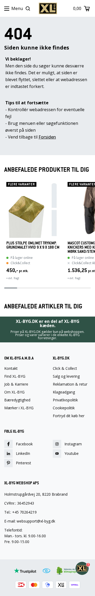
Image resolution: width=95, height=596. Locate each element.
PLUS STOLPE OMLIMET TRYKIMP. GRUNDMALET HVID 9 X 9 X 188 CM (32, 245)
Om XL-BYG (14, 392)
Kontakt (11, 368)
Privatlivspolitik (65, 400)
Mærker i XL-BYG (19, 408)
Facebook (24, 443)
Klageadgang (64, 392)
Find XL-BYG (14, 376)
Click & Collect (65, 368)
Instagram (73, 443)
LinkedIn (23, 453)
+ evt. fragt (12, 278)
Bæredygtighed (17, 400)
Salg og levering (66, 376)
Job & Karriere (16, 384)
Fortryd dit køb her (68, 416)
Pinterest (23, 462)
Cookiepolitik (64, 408)
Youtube (71, 453)
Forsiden (47, 137)
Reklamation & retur (70, 384)
